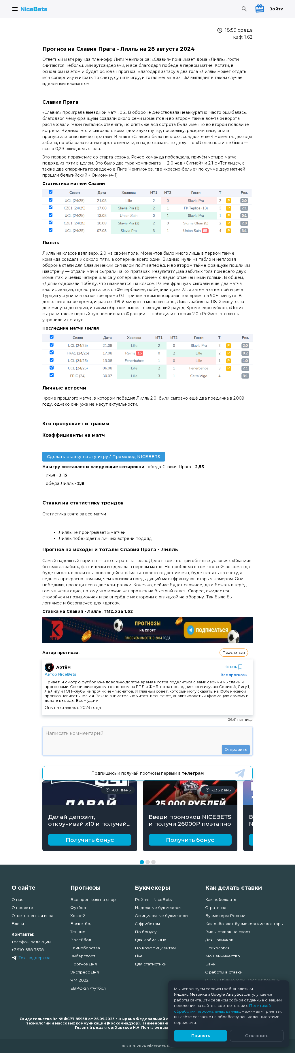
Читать (231, 667)
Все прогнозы (234, 675)
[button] (234, 653)
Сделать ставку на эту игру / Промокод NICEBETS (103, 456)
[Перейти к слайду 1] (142, 862)
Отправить (236, 749)
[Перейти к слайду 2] (147, 862)
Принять (200, 1035)
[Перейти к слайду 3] (153, 862)
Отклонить (256, 1035)
